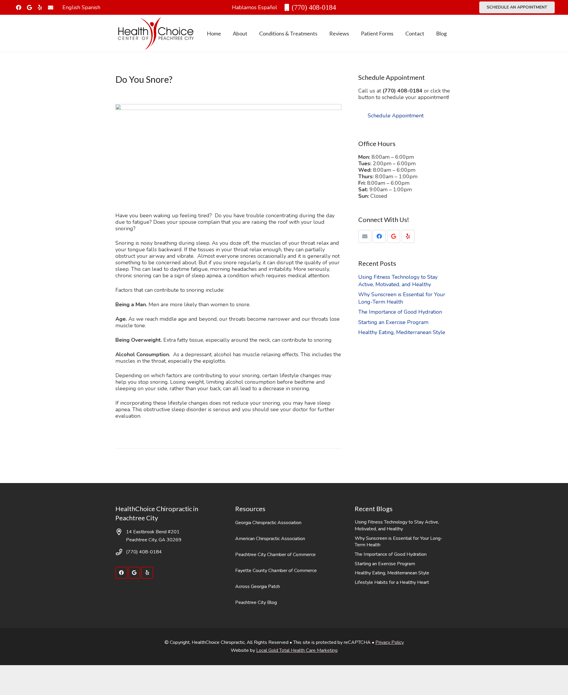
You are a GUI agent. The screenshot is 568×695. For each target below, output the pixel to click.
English (71, 7)
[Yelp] (40, 7)
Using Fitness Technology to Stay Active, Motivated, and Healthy (398, 280)
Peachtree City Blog (256, 602)
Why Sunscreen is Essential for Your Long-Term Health (401, 298)
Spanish (91, 7)
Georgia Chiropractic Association (268, 522)
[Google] (29, 7)
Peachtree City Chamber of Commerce (275, 554)
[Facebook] (18, 7)
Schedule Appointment (396, 115)
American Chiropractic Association (270, 538)
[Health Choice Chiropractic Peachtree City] (155, 33)
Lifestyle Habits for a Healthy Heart (392, 582)
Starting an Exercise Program (393, 322)
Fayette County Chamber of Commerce (276, 570)
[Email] (365, 236)
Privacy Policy (389, 642)
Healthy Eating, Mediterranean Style (401, 332)
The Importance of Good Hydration (400, 311)
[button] (252, 33)
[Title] (50, 7)
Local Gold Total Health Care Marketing (297, 650)
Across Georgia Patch (257, 586)
